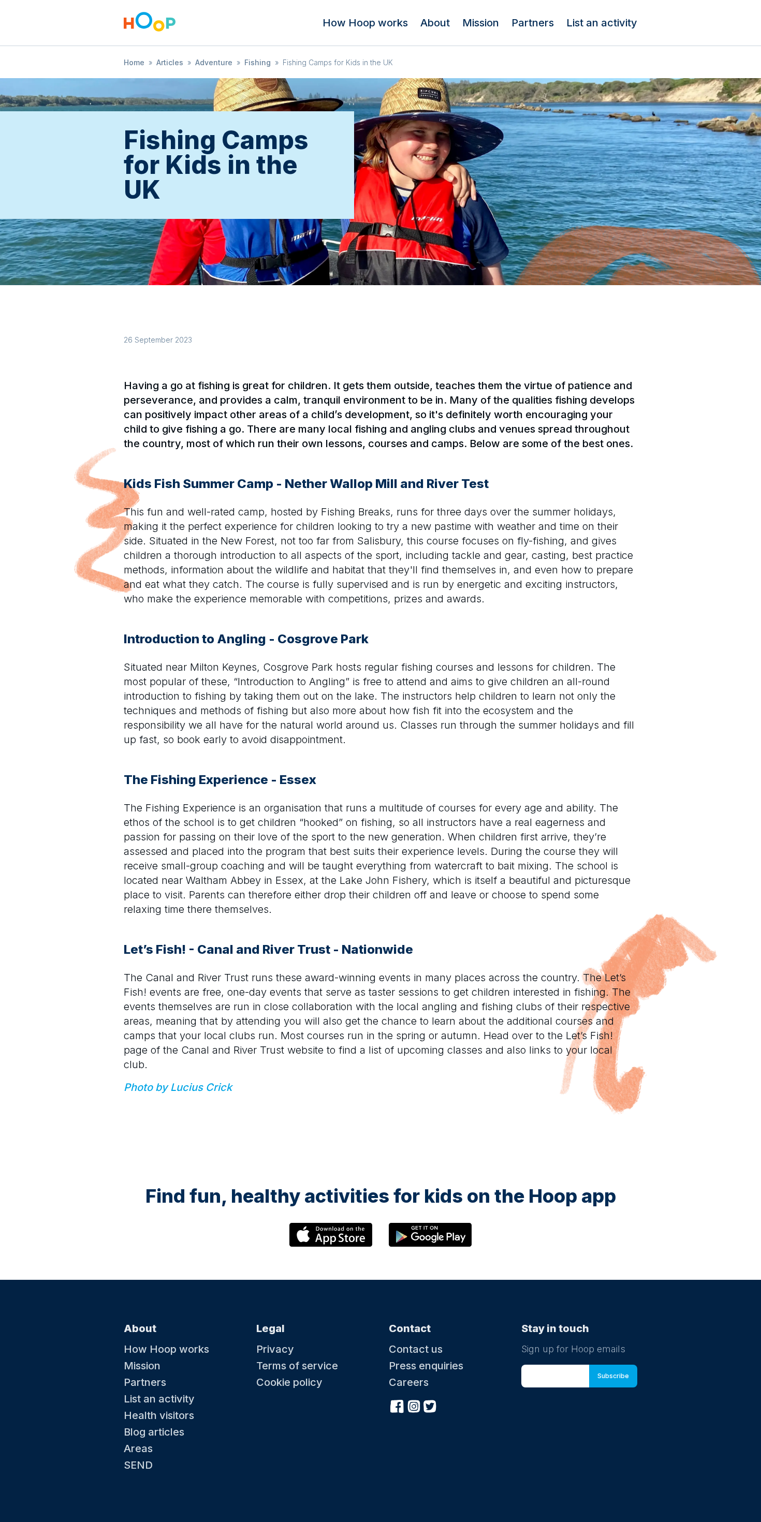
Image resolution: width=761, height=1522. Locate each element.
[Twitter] (430, 1405)
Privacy (275, 1349)
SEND (138, 1465)
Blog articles (154, 1432)
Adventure (213, 62)
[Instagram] (413, 1405)
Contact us (416, 1349)
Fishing (257, 62)
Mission (480, 23)
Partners (532, 23)
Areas (138, 1448)
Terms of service (297, 1366)
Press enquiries (426, 1366)
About (435, 23)
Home (134, 62)
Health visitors (159, 1415)
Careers (409, 1382)
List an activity (601, 23)
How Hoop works (365, 23)
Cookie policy (289, 1382)
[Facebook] (397, 1405)
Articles (169, 62)
